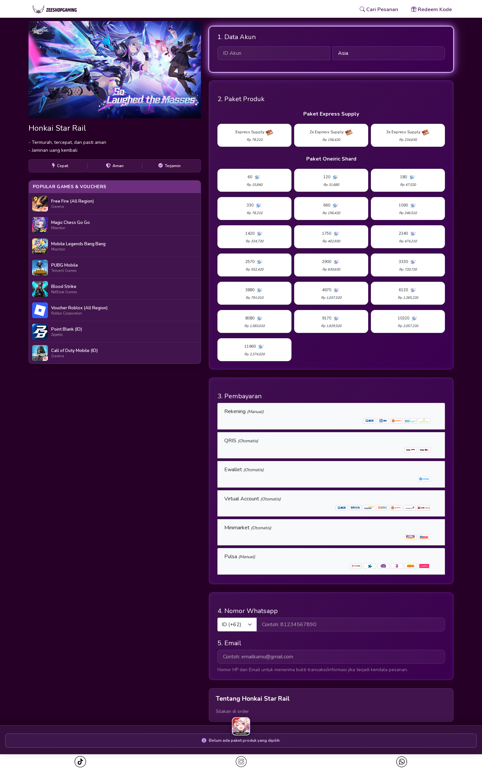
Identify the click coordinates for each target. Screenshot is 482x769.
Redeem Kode (434, 9)
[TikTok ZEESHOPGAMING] (80, 761)
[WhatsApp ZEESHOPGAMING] (402, 762)
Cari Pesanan (381, 9)
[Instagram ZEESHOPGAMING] (241, 761)
